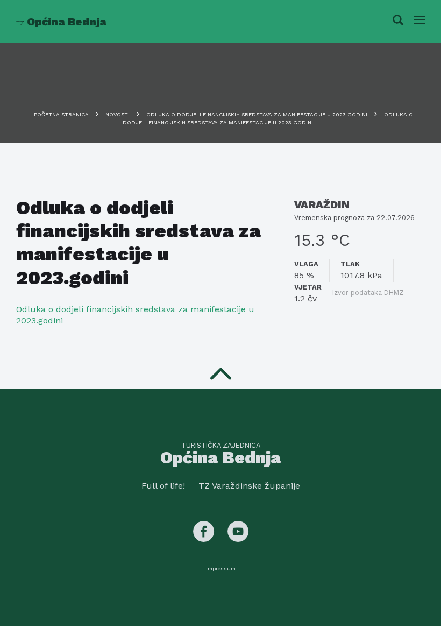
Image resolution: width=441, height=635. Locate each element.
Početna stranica (61, 114)
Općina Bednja (61, 21)
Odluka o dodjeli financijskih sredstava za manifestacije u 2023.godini (256, 114)
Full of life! (163, 486)
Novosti (117, 114)
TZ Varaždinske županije (249, 486)
